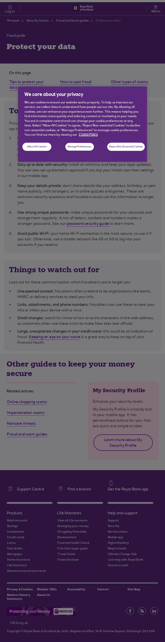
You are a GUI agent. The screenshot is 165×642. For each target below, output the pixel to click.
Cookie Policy (88, 135)
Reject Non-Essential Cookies (126, 147)
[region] (82, 124)
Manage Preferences (79, 147)
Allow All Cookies (37, 147)
